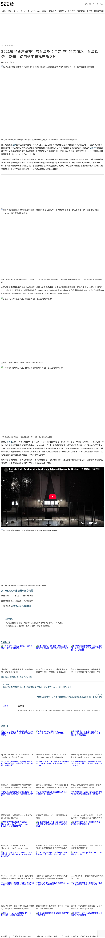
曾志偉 (12, 677)
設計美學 (71, 10)
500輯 (6, 45)
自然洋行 (4, 677)
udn (2, 45)
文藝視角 (52, 10)
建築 (30, 677)
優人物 (89, 10)
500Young (35, 10)
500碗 (44, 10)
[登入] (97, 4)
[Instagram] (90, 4)
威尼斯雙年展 (22, 677)
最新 (4, 10)
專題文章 (81, 10)
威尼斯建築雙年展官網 (21, 606)
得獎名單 (11, 10)
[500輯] (7, 4)
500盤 (19, 10)
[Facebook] (86, 4)
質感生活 (62, 10)
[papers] (93, 4)
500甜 (26, 10)
